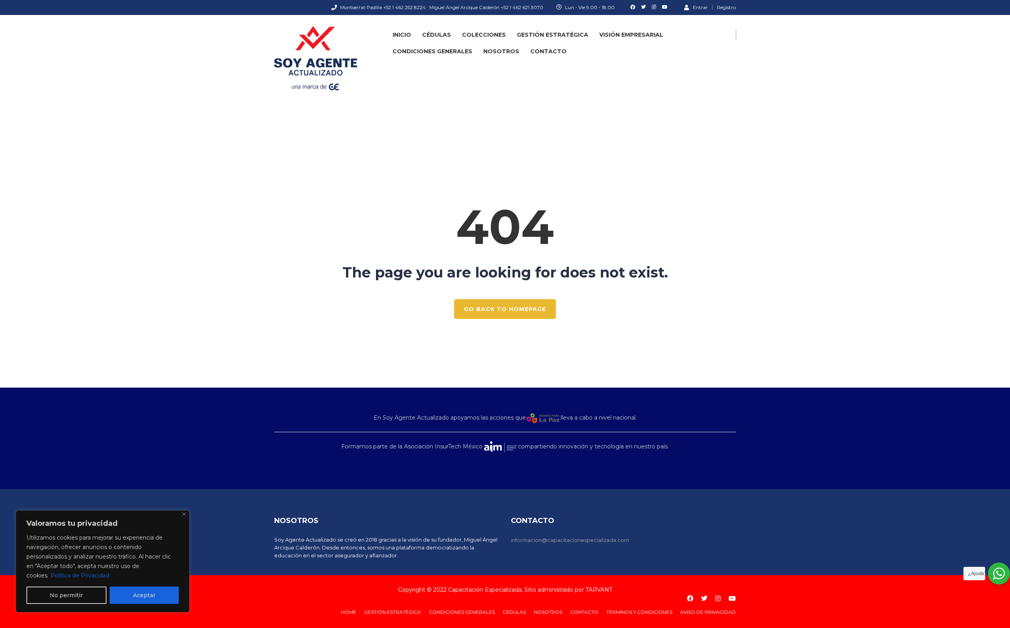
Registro (726, 7)
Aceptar (144, 595)
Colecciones (484, 34)
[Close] (184, 514)
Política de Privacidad (79, 575)
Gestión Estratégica (552, 34)
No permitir (66, 595)
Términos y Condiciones (639, 612)
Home (348, 612)
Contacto (548, 51)
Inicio (402, 34)
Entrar (700, 7)
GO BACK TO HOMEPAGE (505, 309)
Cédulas (436, 34)
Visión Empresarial (631, 34)
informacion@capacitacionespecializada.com (570, 540)
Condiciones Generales (432, 51)
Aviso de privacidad (708, 612)
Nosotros (501, 51)
